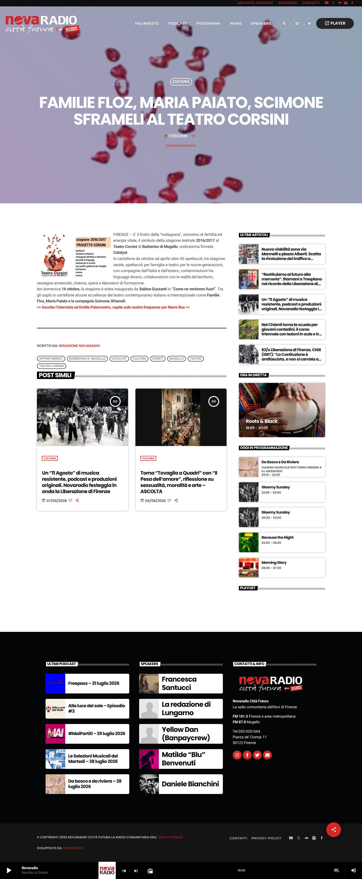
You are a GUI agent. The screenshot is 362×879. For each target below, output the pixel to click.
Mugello (176, 358)
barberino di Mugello (87, 358)
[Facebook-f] (247, 755)
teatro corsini (51, 366)
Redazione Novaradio (79, 345)
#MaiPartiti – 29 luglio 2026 (96, 734)
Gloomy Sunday (276, 487)
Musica (252, 407)
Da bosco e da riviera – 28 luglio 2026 (94, 784)
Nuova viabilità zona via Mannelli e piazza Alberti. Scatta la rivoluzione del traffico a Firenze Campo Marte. (291, 256)
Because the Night (278, 537)
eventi (157, 358)
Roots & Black (262, 421)
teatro (195, 358)
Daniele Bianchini (190, 784)
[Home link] (32, 23)
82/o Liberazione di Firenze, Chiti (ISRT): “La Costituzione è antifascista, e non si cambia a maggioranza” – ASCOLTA (291, 357)
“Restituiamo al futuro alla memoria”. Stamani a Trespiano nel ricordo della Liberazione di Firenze (292, 282)
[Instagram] (346, 3)
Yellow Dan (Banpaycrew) (186, 734)
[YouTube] (327, 3)
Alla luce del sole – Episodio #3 (96, 708)
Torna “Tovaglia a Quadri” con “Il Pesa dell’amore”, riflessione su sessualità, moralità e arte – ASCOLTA (178, 482)
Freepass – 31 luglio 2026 (93, 683)
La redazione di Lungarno (186, 709)
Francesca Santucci (179, 683)
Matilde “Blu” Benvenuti (183, 759)
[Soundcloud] (340, 3)
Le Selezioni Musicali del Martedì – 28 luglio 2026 (93, 759)
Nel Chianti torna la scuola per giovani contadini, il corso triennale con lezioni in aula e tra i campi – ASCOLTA (291, 332)
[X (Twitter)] (333, 3)
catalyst (119, 358)
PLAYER (335, 23)
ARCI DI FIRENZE (170, 837)
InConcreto (72, 848)
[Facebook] (352, 3)
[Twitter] (257, 755)
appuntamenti (51, 358)
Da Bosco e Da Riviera (280, 462)
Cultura (181, 82)
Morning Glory (274, 563)
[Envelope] (267, 755)
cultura (139, 358)
